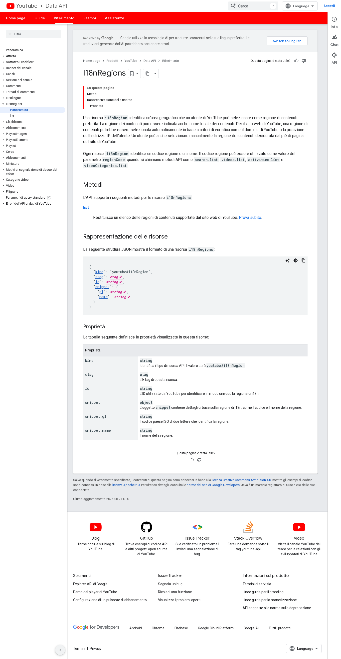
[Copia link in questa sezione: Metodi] (108, 185)
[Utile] (296, 61)
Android (135, 628)
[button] (32, 56)
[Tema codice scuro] (296, 260)
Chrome (158, 628)
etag (99, 276)
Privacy (95, 649)
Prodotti (112, 61)
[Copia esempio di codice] (304, 260)
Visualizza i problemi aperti (179, 600)
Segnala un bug (170, 584)
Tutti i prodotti (280, 628)
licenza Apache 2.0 (126, 485)
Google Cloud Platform (216, 628)
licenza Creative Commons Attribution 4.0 (241, 480)
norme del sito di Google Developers (213, 485)
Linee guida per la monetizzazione (270, 600)
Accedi (329, 6)
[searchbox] (33, 34)
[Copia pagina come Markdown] (147, 73)
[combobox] (253, 5)
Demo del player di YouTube (95, 592)
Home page (15, 18)
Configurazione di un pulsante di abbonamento (110, 600)
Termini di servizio (257, 584)
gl (101, 291)
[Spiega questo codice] (288, 260)
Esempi (89, 18)
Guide (39, 18)
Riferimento (64, 18)
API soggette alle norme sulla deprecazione (277, 608)
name (103, 296)
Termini (79, 649)
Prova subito (250, 217)
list (86, 207)
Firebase (181, 628)
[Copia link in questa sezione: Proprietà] (110, 327)
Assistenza (114, 18)
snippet (102, 286)
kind (99, 271)
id (97, 281)
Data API (56, 5)
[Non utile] (304, 61)
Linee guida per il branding (263, 592)
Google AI (251, 628)
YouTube (26, 5)
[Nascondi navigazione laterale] (60, 650)
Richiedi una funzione (175, 592)
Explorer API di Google (90, 584)
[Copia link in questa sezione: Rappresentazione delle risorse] (173, 237)
